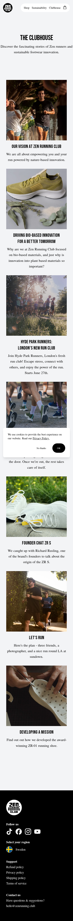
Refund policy (15, 867)
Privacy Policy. (41, 438)
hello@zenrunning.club (20, 906)
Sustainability (39, 8)
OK (59, 448)
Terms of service (16, 883)
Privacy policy (15, 872)
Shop (26, 8)
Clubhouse (55, 8)
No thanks (41, 448)
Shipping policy (16, 878)
